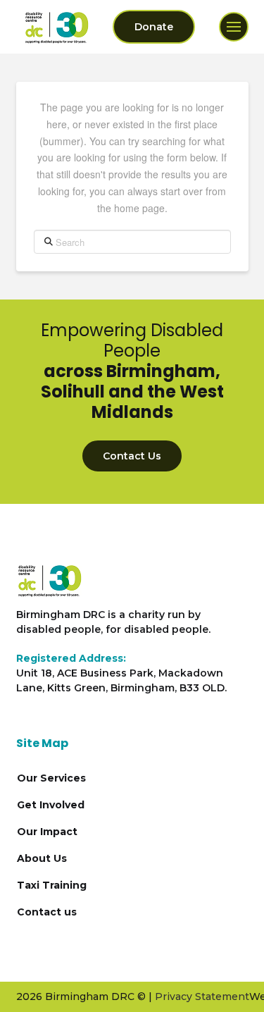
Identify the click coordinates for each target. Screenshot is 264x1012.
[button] (234, 27)
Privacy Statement (202, 996)
